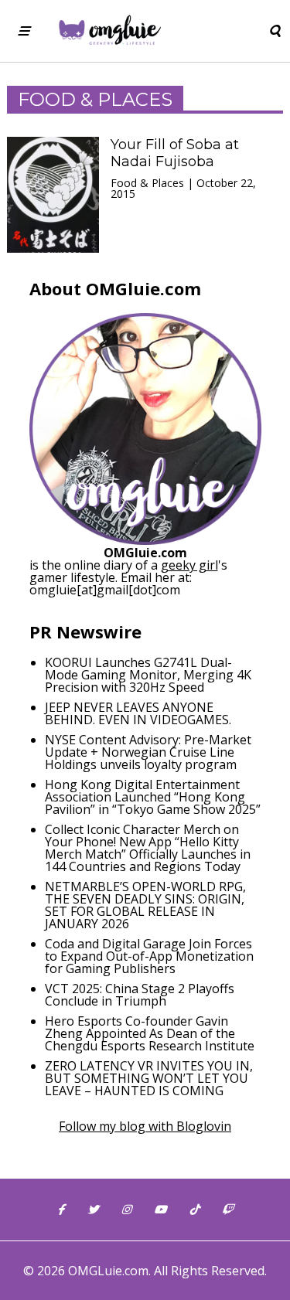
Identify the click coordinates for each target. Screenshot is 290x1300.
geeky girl (189, 564)
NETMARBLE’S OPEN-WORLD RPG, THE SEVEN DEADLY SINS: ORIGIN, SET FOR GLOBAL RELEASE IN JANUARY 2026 (145, 905)
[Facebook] (60, 1210)
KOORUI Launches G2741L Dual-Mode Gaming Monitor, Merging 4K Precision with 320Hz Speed (148, 675)
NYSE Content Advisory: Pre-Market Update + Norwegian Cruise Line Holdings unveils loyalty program (148, 752)
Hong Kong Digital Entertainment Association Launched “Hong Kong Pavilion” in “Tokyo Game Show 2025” (153, 797)
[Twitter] (92, 1210)
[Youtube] (160, 1210)
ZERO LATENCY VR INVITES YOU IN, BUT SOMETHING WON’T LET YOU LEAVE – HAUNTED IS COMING (149, 1078)
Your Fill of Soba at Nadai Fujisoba (175, 153)
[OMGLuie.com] (109, 31)
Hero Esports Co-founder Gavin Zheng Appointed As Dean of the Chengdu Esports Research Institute (149, 1033)
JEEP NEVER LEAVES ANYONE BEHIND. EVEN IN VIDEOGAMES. (138, 713)
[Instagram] (126, 1210)
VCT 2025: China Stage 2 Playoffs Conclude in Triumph (139, 994)
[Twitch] (227, 1210)
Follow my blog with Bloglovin (145, 1126)
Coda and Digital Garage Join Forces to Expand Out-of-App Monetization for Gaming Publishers (149, 956)
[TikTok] (194, 1210)
